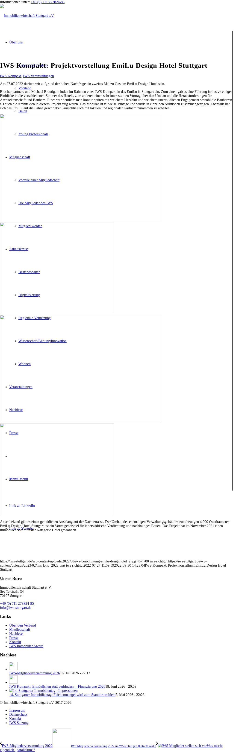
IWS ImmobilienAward (26, 646)
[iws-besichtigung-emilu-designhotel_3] (118, 467)
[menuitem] (122, 710)
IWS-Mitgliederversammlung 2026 (34, 673)
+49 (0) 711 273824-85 (48, 2)
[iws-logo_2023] (27, 15)
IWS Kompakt (10, 76)
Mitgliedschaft (19, 629)
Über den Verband (22, 625)
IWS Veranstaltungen (38, 76)
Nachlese (16, 634)
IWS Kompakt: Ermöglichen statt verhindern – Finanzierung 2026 (57, 686)
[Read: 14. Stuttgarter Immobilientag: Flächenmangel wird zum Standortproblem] (43, 690)
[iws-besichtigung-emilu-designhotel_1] (118, 266)
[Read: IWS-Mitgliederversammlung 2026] (13, 669)
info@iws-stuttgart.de (15, 608)
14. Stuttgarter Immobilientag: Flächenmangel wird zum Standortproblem (62, 695)
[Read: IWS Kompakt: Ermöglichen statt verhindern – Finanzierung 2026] (13, 682)
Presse (13, 638)
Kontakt (15, 642)
